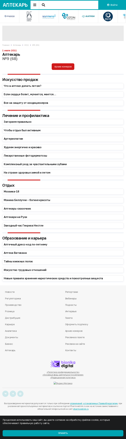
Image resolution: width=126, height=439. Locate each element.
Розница (9, 311)
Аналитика (11, 331)
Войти (113, 4)
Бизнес (9, 344)
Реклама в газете (75, 337)
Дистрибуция (12, 318)
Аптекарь (17, 45)
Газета (69, 318)
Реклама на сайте (75, 344)
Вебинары (71, 298)
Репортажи (71, 292)
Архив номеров (63, 66)
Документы (11, 337)
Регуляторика (13, 298)
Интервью (71, 311)
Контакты (70, 350)
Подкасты (71, 305)
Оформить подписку (76, 324)
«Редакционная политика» (63, 377)
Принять (63, 433)
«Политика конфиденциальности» (63, 372)
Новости (10, 292)
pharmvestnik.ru (80, 409)
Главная (6, 45)
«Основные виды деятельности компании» (63, 375)
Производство (13, 305)
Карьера (10, 324)
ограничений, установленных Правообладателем (94, 403)
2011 (26, 45)
